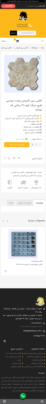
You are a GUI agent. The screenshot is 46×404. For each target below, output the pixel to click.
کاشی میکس (16, 363)
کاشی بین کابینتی (21, 48)
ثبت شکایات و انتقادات (34, 356)
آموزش (7, 6)
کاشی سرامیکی (16, 366)
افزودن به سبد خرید (16, 144)
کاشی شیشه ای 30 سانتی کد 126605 (29, 264)
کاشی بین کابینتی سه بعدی (23, 175)
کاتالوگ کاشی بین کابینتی (33, 366)
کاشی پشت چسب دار (13, 353)
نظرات (10, 203)
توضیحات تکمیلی (24, 203)
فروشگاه (34, 48)
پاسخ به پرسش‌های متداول (33, 353)
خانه (42, 48)
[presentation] (7, 221)
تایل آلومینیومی (30, 172)
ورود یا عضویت (32, 6)
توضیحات (39, 203)
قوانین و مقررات (37, 360)
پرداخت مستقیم (37, 363)
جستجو (13, 33)
